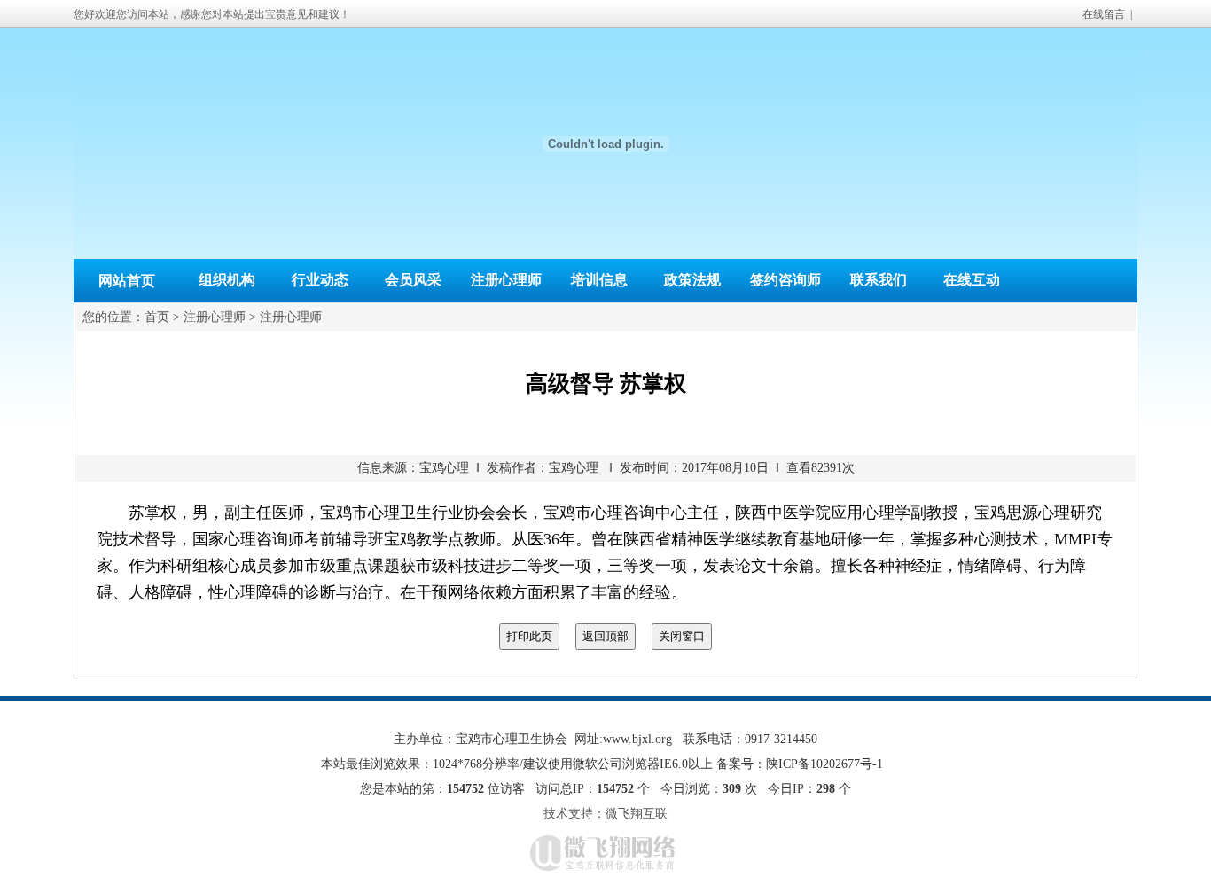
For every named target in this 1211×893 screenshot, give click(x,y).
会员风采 (413, 279)
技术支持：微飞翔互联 (605, 813)
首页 (157, 317)
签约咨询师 (785, 279)
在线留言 (1103, 14)
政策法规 (692, 279)
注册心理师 (506, 279)
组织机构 (227, 279)
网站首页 (126, 280)
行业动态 (320, 279)
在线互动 (971, 279)
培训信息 (599, 279)
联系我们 (878, 279)
